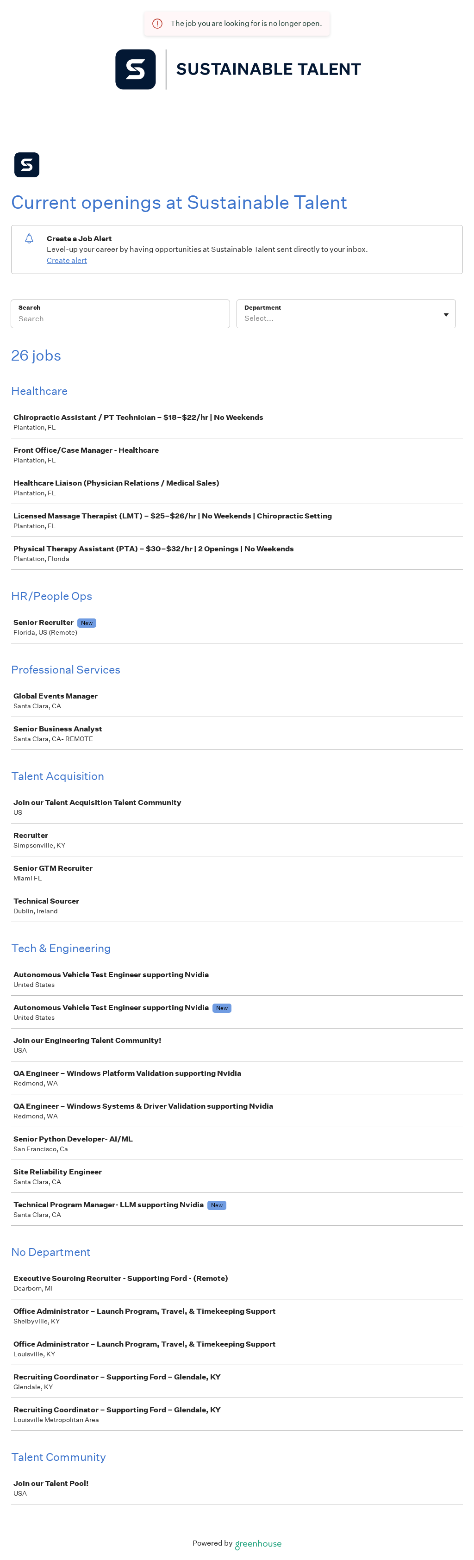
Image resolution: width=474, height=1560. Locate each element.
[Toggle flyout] (446, 314)
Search (29, 308)
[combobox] (245, 318)
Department (262, 308)
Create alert (67, 260)
